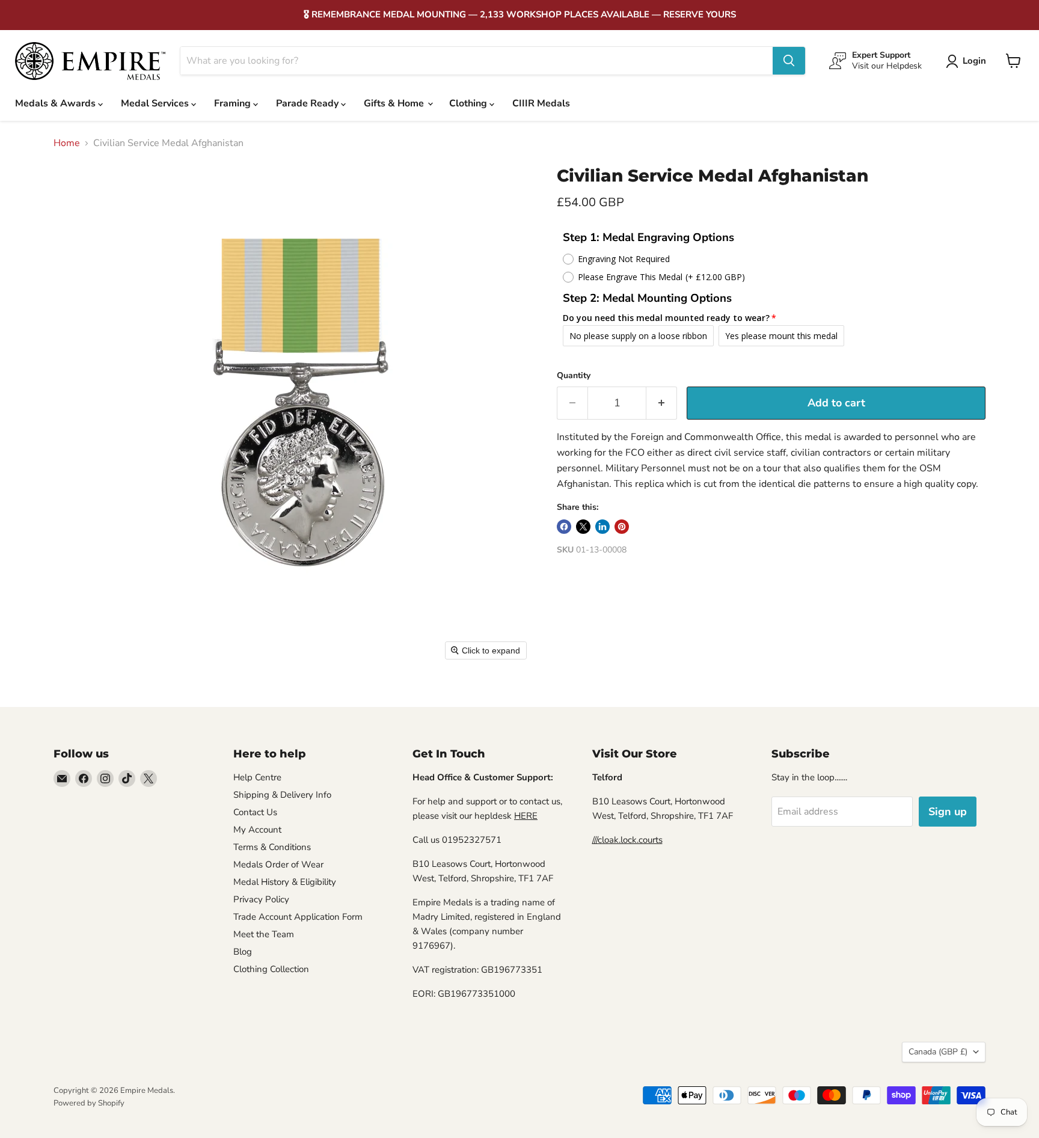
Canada (938, 1051)
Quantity (573, 376)
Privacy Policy (261, 899)
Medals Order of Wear (278, 864)
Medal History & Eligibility (284, 882)
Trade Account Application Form (298, 917)
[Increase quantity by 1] (661, 403)
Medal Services (156, 103)
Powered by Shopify (89, 1103)
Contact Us (255, 812)
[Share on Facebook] (564, 526)
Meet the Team (263, 934)
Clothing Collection (271, 969)
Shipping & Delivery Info (282, 795)
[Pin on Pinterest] (622, 526)
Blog (242, 952)
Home (67, 143)
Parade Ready (308, 103)
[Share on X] (583, 526)
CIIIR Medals (541, 103)
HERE (526, 816)
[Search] (789, 61)
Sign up (947, 811)
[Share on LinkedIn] (602, 526)
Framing (233, 103)
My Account (257, 830)
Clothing (469, 103)
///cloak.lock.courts (627, 840)
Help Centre (257, 777)
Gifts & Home (395, 103)
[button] (968, 61)
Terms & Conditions (272, 847)
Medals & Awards (56, 103)
